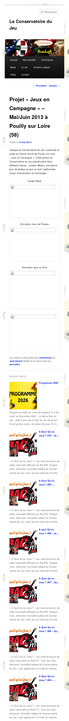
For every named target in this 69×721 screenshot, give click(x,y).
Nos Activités (29, 59)
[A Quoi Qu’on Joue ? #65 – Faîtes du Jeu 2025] (23, 689)
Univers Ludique (41, 67)
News (13, 67)
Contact (25, 74)
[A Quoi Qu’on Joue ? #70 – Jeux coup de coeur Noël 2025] (23, 444)
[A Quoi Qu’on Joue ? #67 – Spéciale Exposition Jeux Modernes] (23, 591)
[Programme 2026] (23, 395)
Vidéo (13, 74)
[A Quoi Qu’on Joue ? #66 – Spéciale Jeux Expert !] (23, 640)
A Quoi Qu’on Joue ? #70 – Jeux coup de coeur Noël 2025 (49, 433)
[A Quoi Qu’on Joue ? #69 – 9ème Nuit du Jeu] (23, 493)
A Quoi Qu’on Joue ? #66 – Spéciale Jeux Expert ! (49, 629)
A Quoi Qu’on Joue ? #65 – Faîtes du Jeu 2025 (46, 678)
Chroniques (47, 59)
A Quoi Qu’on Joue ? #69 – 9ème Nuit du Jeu (49, 482)
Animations (45, 357)
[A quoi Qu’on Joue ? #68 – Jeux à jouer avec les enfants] (23, 542)
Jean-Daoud (15, 361)
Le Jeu (24, 67)
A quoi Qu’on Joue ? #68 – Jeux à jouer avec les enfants (49, 531)
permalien (14, 364)
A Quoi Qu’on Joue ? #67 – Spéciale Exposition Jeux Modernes (49, 580)
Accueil (13, 59)
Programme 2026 (48, 383)
